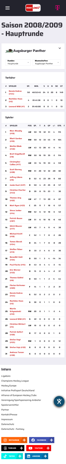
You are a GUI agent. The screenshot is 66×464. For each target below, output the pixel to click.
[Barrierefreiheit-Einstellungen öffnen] (59, 401)
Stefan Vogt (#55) (15, 341)
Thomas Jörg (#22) (15, 199)
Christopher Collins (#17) (15, 163)
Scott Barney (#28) (16, 171)
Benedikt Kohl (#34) (16, 258)
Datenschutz (7, 424)
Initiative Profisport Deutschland (17, 390)
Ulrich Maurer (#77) (16, 227)
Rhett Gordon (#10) (16, 140)
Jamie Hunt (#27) (17, 185)
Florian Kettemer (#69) (17, 287)
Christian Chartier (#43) (18, 191)
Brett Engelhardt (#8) (17, 155)
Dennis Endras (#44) (15, 92)
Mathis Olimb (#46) (15, 147)
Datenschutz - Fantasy (12, 429)
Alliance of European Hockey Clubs (19, 395)
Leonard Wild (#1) (17, 106)
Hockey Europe (8, 385)
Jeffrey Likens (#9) (16, 178)
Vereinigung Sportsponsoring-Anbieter (21, 400)
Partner (5, 409)
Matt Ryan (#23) (17, 205)
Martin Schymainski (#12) (15, 311)
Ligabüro (5, 376)
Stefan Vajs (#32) (18, 347)
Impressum (7, 419)
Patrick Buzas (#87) (16, 220)
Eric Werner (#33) (15, 271)
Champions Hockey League (15, 381)
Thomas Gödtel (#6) (16, 279)
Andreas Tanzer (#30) (17, 354)
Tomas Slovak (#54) (16, 243)
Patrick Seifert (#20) (16, 333)
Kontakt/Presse (9, 414)
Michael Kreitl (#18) (16, 235)
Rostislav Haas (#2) (15, 100)
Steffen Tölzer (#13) (16, 251)
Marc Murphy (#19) (16, 132)
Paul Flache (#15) (17, 264)
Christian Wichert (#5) (17, 325)
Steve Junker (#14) (15, 212)
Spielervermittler (10, 405)
